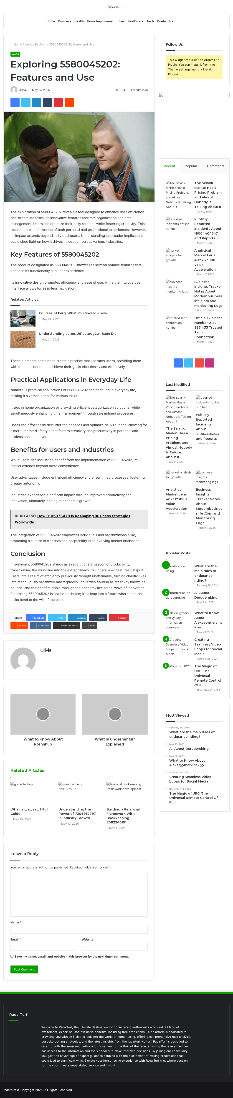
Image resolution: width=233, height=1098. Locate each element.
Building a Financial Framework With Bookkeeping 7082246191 (123, 815)
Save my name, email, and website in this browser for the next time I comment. (71, 956)
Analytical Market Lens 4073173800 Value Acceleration (205, 260)
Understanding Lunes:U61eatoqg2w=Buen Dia (77, 334)
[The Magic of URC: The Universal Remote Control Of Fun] (178, 672)
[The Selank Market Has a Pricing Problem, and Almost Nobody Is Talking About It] (178, 195)
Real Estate (135, 21)
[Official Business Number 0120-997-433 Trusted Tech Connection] (178, 324)
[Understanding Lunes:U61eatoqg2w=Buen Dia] (22, 339)
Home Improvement (101, 21)
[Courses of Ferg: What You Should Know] (22, 318)
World (29, 44)
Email (15, 939)
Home (50, 21)
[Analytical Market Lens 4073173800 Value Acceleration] (178, 256)
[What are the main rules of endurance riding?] (178, 572)
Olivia (22, 90)
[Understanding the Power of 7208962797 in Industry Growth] (79, 793)
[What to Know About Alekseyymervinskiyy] (178, 620)
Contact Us (165, 21)
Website (88, 939)
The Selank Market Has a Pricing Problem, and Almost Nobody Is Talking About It (179, 442)
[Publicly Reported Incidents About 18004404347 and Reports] (178, 225)
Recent (169, 166)
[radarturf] (117, 7)
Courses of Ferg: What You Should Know (73, 313)
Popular (191, 166)
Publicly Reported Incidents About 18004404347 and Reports (207, 228)
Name (15, 922)
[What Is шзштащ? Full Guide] (31, 793)
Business (64, 21)
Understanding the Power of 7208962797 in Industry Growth (77, 813)
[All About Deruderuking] (178, 599)
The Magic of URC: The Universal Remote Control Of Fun (207, 675)
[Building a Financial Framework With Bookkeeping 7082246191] (127, 793)
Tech (150, 21)
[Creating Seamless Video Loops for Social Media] (178, 646)
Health (79, 21)
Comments (216, 166)
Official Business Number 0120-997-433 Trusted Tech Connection (208, 327)
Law (121, 21)
